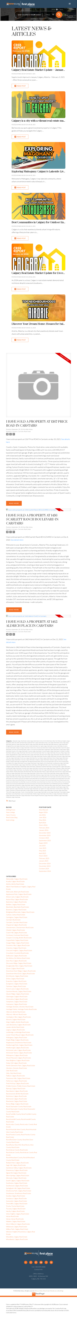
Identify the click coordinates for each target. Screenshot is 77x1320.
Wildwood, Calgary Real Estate (16, 1227)
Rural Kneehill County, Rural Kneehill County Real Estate (51, 778)
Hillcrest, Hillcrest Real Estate (61, 761)
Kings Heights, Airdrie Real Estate (44, 763)
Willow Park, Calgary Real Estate (22, 795)
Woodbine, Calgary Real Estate (61, 795)
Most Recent (43, 810)
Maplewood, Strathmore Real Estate (44, 766)
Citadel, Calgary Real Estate (54, 747)
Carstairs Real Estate (58, 746)
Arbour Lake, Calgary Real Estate (51, 742)
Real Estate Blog (11, 817)
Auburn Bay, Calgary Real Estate (17, 899)
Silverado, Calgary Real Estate (49, 787)
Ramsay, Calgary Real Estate (62, 773)
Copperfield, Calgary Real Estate (51, 749)
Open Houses (11, 815)
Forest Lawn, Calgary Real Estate (27, 758)
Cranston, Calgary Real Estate (34, 751)
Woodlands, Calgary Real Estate (13, 797)
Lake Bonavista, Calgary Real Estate (61, 763)
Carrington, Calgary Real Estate (45, 746)
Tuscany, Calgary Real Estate (40, 792)
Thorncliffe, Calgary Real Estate (13, 792)
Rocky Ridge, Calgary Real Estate (22, 776)
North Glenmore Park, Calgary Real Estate (20, 1065)
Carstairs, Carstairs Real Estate (21, 431)
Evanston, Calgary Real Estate (49, 756)
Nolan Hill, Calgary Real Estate (45, 770)
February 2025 (44, 858)
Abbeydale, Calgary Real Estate (19, 741)
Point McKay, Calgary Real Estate (28, 773)
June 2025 (42, 848)
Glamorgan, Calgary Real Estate (13, 759)
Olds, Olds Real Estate (37, 771)
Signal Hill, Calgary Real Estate (19, 787)
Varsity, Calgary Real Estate (53, 792)
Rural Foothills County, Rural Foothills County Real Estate (25, 778)
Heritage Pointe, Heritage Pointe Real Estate (30, 761)
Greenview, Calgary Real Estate (28, 759)
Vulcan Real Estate (16, 793)
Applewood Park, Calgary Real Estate (35, 742)
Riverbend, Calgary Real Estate (16, 1101)
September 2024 (45, 871)
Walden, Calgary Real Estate (39, 793)
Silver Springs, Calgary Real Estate (34, 787)
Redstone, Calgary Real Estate (43, 775)
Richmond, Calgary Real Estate (57, 775)
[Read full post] (38, 386)
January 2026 (43, 830)
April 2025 (42, 853)
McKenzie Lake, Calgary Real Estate (30, 768)
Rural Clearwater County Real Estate (39, 776)
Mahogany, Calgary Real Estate (13, 766)
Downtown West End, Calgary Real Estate (20, 973)
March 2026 (43, 825)
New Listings (10, 812)
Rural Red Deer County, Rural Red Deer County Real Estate (32, 782)
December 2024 (45, 863)
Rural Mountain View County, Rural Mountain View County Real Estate (40, 780)
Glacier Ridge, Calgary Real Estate (60, 758)
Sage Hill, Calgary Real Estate (37, 785)
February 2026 (44, 828)
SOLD (61, 9)
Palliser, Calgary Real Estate (48, 771)
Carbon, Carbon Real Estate (32, 746)
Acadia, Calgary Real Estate (33, 741)
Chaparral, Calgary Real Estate (23, 747)
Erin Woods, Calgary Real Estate (22, 756)
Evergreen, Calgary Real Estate (63, 756)
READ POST (21, 86)
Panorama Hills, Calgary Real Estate (63, 771)
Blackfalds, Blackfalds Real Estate (46, 744)
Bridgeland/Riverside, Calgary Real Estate (15, 746)
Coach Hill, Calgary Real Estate (16, 932)
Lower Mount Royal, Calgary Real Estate (57, 764)
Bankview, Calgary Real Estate (18, 744)
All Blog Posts (10, 810)
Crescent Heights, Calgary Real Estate (50, 751)
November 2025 (45, 835)
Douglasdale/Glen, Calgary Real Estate (18, 754)
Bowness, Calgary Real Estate (60, 744)
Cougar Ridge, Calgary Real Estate (17, 943)
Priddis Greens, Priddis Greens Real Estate (46, 773)
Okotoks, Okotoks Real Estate (16, 771)
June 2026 (42, 817)
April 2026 (42, 823)
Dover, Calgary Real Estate (33, 754)
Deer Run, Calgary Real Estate (49, 752)
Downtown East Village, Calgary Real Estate (49, 754)
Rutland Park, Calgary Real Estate (22, 785)
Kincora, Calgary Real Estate (30, 763)
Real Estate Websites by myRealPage (53, 1291)
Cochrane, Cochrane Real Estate (19, 749)
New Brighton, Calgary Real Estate (30, 770)
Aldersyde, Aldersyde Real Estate (19, 742)
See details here (17, 540)
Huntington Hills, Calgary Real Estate (14, 763)
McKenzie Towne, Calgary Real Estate (46, 768)
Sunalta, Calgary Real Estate (32, 790)
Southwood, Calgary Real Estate (31, 788)
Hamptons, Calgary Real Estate (42, 759)
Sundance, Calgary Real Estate (46, 790)
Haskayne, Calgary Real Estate (56, 759)
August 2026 (43, 812)
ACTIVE (53, 9)
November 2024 (45, 866)
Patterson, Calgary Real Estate (13, 773)
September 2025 (45, 840)
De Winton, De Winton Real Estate (34, 752)
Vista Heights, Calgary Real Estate (17, 1214)
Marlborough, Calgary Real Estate (13, 768)
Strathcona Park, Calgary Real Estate (18, 1191)
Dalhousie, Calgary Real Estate (18, 752)
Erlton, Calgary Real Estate (36, 756)
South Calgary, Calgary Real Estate (17, 1180)
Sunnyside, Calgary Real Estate (60, 790)
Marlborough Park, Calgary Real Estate (61, 766)
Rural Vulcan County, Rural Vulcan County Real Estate (37, 783)
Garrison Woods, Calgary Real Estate (43, 758)
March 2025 (43, 856)
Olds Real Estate (27, 771)
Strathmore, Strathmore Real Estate (18, 790)
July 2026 (42, 815)
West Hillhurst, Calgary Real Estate (54, 793)
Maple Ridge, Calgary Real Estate (27, 766)
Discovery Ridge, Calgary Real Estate (18, 963)
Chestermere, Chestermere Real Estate (39, 747)
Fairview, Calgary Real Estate (13, 758)
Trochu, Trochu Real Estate (27, 792)
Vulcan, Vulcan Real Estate (27, 793)
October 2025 (44, 838)
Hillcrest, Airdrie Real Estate (47, 761)
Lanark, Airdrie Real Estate (12, 764)
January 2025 (43, 861)
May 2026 (42, 820)
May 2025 (42, 851)
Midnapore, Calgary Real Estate (63, 768)
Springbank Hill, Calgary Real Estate (47, 788)
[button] (25, 1262)
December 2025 (45, 833)
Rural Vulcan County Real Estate (17, 783)
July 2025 (42, 845)
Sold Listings (10, 820)
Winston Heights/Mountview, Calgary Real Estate (42, 795)
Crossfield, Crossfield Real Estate (17, 953)
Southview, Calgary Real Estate (17, 788)
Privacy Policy (39, 1291)
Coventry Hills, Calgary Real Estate (19, 751)
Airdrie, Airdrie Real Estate (45, 741)
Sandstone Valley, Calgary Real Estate (52, 785)
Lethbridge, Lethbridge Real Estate (39, 764)
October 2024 (44, 868)
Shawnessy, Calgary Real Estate (17, 1170)
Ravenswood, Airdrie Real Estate (28, 775)
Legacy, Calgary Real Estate (25, 764)
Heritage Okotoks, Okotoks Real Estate (19, 1007)
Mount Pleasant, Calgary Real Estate (14, 770)
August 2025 (43, 843)
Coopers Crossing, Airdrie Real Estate (35, 749)
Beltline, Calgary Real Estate (32, 744)
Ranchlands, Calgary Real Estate (13, 775)
